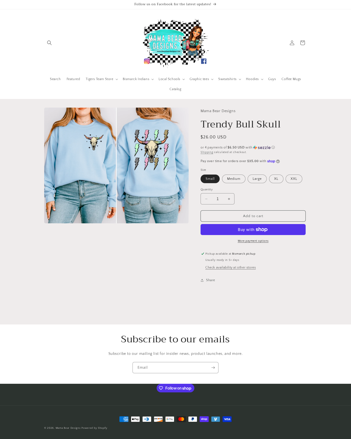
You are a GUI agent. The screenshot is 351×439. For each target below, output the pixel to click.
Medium (233, 179)
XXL (294, 179)
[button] (49, 43)
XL (276, 179)
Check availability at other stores (230, 267)
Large (257, 179)
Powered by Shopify (94, 428)
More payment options (253, 240)
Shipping (207, 152)
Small (210, 179)
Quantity (207, 189)
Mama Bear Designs (68, 428)
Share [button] (210, 280)
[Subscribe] (213, 367)
